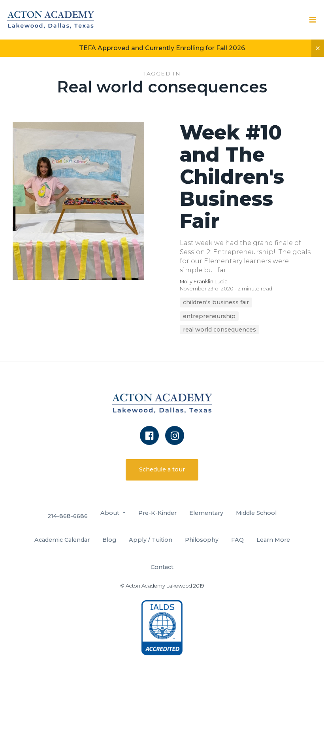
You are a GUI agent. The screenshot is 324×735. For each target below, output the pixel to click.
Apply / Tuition (150, 539)
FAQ (237, 539)
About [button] (110, 512)
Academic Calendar (62, 539)
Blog (109, 539)
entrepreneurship (209, 316)
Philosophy (202, 539)
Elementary (206, 512)
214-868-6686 (67, 516)
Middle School (256, 512)
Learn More (273, 539)
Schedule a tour (162, 469)
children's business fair (216, 302)
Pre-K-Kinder (157, 512)
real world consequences (219, 329)
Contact (162, 567)
